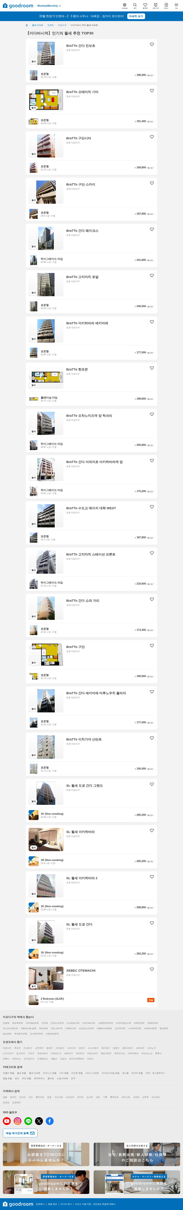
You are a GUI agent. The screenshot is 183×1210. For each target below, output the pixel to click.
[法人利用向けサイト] (137, 1154)
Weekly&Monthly (47, 5)
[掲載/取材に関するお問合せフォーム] (137, 1182)
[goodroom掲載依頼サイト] (46, 1182)
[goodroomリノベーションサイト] (46, 1154)
